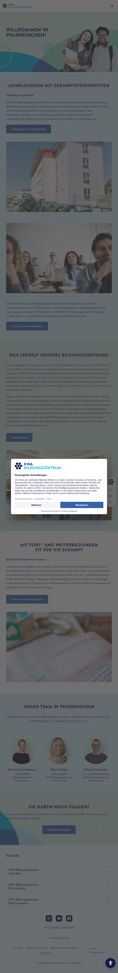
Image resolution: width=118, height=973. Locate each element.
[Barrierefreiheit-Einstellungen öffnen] (110, 963)
